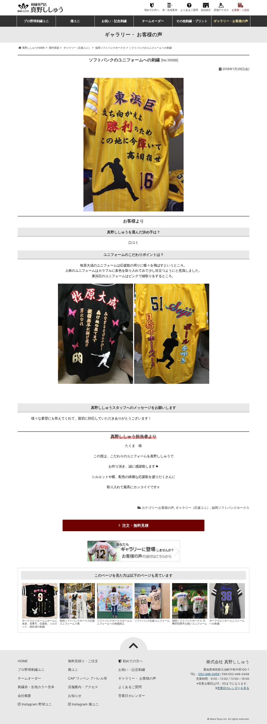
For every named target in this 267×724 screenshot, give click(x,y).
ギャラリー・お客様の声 (231, 21)
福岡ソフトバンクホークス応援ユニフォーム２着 (77, 622)
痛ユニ (75, 21)
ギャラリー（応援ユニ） (193, 508)
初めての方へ (151, 10)
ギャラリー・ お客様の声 (137, 678)
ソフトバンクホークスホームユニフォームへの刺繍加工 (114, 622)
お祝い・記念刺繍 (114, 21)
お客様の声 (166, 508)
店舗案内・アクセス (83, 687)
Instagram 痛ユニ (85, 704)
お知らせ (74, 696)
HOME (23, 661)
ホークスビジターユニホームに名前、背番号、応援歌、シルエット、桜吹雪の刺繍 (39, 623)
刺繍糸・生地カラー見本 (36, 687)
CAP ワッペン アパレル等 (87, 678)
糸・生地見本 (169, 10)
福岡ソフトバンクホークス (230, 508)
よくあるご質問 (189, 10)
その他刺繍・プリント (192, 21)
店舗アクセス (221, 10)
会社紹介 (206, 10)
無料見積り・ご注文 (83, 661)
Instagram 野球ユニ (36, 704)
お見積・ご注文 (240, 10)
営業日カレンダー (131, 696)
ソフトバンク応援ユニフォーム (152, 620)
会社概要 (24, 696)
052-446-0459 (208, 674)
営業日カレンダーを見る (233, 688)
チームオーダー (153, 21)
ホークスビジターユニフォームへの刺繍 (226, 622)
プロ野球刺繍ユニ (36, 21)
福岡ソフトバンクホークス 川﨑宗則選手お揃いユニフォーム (189, 622)
